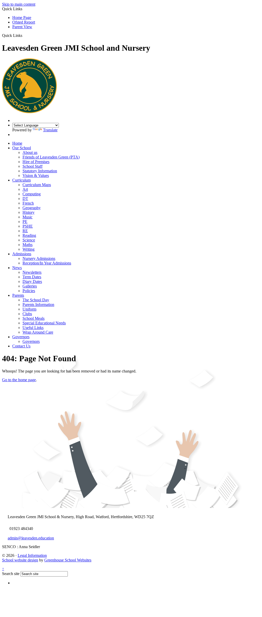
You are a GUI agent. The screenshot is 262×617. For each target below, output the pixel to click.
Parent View (22, 27)
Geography (32, 208)
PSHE (28, 226)
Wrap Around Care (38, 332)
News (17, 267)
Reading (29, 235)
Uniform (29, 309)
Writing (29, 249)
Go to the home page (19, 380)
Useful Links (33, 327)
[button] (24, 35)
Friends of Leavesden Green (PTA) (51, 157)
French (28, 203)
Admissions (21, 254)
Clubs (27, 314)
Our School (21, 148)
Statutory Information (40, 171)
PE (25, 221)
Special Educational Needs (44, 323)
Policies (29, 291)
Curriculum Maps (37, 185)
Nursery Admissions (39, 258)
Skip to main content (18, 4)
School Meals (34, 318)
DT (25, 198)
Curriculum (21, 180)
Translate (50, 130)
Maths (27, 244)
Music (27, 217)
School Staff (32, 166)
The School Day (36, 300)
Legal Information (32, 555)
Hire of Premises (36, 161)
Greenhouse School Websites (67, 560)
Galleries (30, 286)
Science (29, 240)
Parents (18, 295)
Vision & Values (36, 175)
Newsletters (32, 272)
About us (30, 152)
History (29, 212)
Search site (10, 573)
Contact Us (21, 346)
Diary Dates (32, 281)
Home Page (21, 17)
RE (25, 231)
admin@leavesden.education (31, 538)
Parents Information (38, 304)
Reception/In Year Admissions (47, 263)
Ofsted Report (23, 22)
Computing (32, 194)
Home (17, 143)
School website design (20, 560)
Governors (20, 337)
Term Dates (32, 277)
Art (25, 189)
